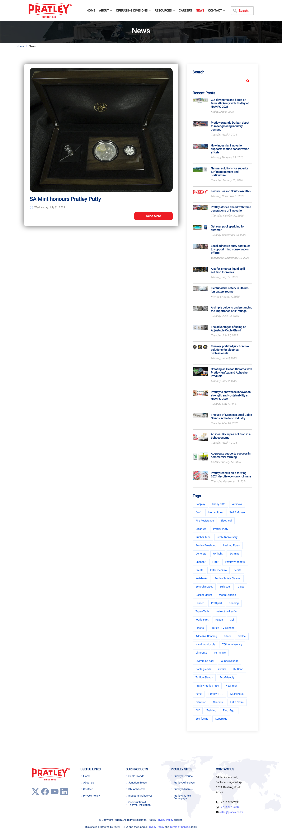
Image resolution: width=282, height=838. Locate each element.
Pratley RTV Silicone (222, 628)
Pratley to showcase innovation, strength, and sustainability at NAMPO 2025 (231, 395)
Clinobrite (201, 652)
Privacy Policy (91, 795)
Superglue (221, 718)
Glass (241, 586)
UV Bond (238, 669)
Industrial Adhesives (140, 795)
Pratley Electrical (183, 776)
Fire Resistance (204, 520)
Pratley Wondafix (235, 562)
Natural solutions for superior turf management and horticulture (229, 172)
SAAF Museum (238, 512)
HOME (91, 10)
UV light (218, 553)
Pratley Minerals (183, 789)
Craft (198, 512)
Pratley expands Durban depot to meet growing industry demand (230, 126)
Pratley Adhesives (184, 782)
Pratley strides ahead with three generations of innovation (231, 208)
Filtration (200, 702)
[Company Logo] (50, 10)
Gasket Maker (203, 595)
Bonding (234, 603)
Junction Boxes (137, 782)
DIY (197, 710)
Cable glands (203, 669)
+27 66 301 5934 (229, 807)
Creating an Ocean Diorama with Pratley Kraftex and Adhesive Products (231, 372)
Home (20, 46)
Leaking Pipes (231, 545)
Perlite (237, 570)
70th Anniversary (232, 644)
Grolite (242, 636)
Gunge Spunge (229, 661)
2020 (198, 694)
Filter (215, 562)
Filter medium (218, 570)
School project (204, 586)
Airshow (237, 504)
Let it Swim (237, 702)
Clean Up (200, 529)
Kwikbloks (201, 578)
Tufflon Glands (204, 677)
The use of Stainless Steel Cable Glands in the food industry (231, 416)
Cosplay (200, 504)
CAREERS (185, 10)
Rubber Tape (202, 537)
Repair (219, 619)
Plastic (199, 628)
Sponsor (200, 562)
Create (199, 570)
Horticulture (215, 512)
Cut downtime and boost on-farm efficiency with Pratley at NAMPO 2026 (230, 103)
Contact (88, 789)
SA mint (234, 553)
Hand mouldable (205, 644)
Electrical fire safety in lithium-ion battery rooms (230, 289)
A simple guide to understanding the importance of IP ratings (231, 309)
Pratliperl (216, 603)
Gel (232, 619)
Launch (199, 603)
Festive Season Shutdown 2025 (231, 191)
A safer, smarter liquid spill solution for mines (228, 270)
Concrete (200, 553)
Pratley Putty (220, 529)
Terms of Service (180, 827)
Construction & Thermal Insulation (139, 803)
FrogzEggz (229, 710)
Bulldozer (225, 586)
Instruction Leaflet (226, 611)
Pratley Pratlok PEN (207, 685)
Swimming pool (204, 661)
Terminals (220, 652)
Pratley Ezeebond (205, 545)
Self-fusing (201, 718)
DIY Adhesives (136, 789)
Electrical (226, 520)
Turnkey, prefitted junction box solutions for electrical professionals (230, 350)
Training (211, 710)
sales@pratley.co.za (231, 812)
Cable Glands (136, 776)
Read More (153, 216)
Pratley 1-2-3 (216, 694)
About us (88, 782)
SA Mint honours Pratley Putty (65, 199)
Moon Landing (227, 595)
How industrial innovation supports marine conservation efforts (230, 149)
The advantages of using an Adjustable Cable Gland (228, 328)
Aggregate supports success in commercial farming (231, 455)
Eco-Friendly (227, 677)
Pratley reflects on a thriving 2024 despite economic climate (231, 474)
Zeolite (222, 669)
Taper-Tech (202, 611)
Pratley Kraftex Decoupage (182, 797)
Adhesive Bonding (206, 636)
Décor (227, 636)
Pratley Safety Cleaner (227, 578)
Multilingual (237, 694)
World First (201, 619)
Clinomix (218, 702)
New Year (231, 685)
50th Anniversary (227, 537)
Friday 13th (218, 504)
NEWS (200, 10)
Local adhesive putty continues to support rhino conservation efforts (230, 249)
